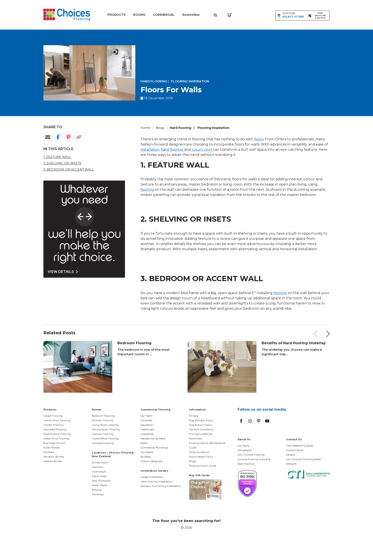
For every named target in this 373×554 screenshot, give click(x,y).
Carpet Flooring (53, 415)
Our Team (146, 415)
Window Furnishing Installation (161, 486)
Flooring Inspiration (190, 81)
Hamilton (98, 467)
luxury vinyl (202, 149)
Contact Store (294, 450)
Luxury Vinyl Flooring (57, 420)
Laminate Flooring (54, 429)
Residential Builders (153, 438)
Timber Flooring (53, 424)
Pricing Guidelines (200, 434)
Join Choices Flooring (251, 454)
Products (116, 15)
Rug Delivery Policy (201, 420)
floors (259, 139)
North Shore (99, 485)
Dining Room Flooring (106, 429)
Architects (147, 452)
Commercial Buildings (154, 447)
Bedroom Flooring (103, 415)
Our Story (243, 445)
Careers (290, 454)
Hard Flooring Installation (157, 481)
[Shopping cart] (229, 14)
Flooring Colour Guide (202, 465)
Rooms (139, 15)
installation (150, 149)
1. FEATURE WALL (57, 157)
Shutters (48, 452)
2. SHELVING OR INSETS (62, 163)
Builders (146, 456)
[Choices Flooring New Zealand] (66, 15)
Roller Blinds (51, 447)
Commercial (164, 15)
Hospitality (147, 434)
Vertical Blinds (52, 461)
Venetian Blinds (53, 456)
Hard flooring (154, 81)
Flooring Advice (199, 452)
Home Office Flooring (105, 438)
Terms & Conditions (201, 429)
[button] (328, 334)
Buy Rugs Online (54, 443)
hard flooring (172, 149)
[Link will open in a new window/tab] (241, 421)
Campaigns (245, 450)
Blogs (192, 461)
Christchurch (100, 462)
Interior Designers (152, 461)
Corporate (146, 420)
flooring (148, 189)
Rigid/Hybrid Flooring (57, 434)
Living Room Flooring (105, 424)
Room (191, 15)
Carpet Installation (152, 477)
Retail (144, 443)
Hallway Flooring (102, 434)
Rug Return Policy (200, 424)
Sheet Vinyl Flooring (56, 438)
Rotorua (97, 489)
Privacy (193, 415)
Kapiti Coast (99, 476)
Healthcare (147, 429)
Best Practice (246, 463)
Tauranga (98, 494)
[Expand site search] (215, 14)
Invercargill (99, 471)
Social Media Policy (201, 456)
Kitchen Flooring (102, 420)
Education (147, 424)
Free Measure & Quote (299, 445)
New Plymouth (101, 480)
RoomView (195, 438)
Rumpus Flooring (103, 443)
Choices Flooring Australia (254, 459)
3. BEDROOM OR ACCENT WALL (68, 169)
